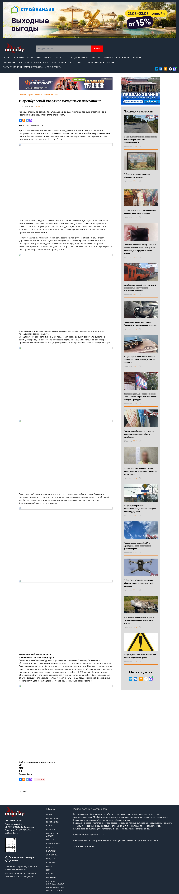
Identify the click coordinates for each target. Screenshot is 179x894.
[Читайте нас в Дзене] (170, 69)
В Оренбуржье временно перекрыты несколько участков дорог (140, 656)
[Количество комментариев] (142, 147)
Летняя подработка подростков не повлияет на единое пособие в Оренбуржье (139, 433)
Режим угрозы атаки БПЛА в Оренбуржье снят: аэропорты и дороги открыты (137, 545)
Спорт (46, 62)
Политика (137, 57)
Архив (6, 57)
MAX (21, 768)
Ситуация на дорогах (78, 57)
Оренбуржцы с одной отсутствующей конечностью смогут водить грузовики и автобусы (140, 287)
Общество (23, 62)
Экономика (9, 62)
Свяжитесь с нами (13, 820)
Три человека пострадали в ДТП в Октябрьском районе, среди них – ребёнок (139, 620)
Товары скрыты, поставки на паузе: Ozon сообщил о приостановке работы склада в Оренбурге (140, 396)
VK (20, 765)
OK (20, 771)
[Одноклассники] (23, 120)
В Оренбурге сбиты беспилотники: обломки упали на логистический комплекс (139, 583)
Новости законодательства (99, 62)
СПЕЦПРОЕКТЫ (54, 67)
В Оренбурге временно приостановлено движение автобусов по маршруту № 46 (140, 508)
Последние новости (138, 111)
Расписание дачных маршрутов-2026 (22, 67)
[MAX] (30, 120)
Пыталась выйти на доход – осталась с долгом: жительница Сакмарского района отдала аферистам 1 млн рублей (140, 249)
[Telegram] (27, 120)
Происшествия (112, 57)
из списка (154, 840)
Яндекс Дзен (25, 774)
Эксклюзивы (34, 57)
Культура (36, 62)
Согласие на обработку (16, 866)
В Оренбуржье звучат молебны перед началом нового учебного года (140, 212)
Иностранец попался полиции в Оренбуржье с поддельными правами (140, 323)
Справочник (18, 57)
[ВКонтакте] (20, 120)
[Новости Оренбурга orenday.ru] (14, 48)
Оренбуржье (75, 62)
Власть (125, 57)
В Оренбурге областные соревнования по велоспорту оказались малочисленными (140, 139)
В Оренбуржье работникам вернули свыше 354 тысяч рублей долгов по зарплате (139, 359)
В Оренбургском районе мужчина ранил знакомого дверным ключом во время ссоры (140, 471)
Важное (47, 57)
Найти (97, 48)
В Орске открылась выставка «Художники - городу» (137, 175)
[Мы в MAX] (174, 69)
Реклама (96, 57)
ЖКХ (54, 62)
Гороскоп (59, 57)
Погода (62, 62)
